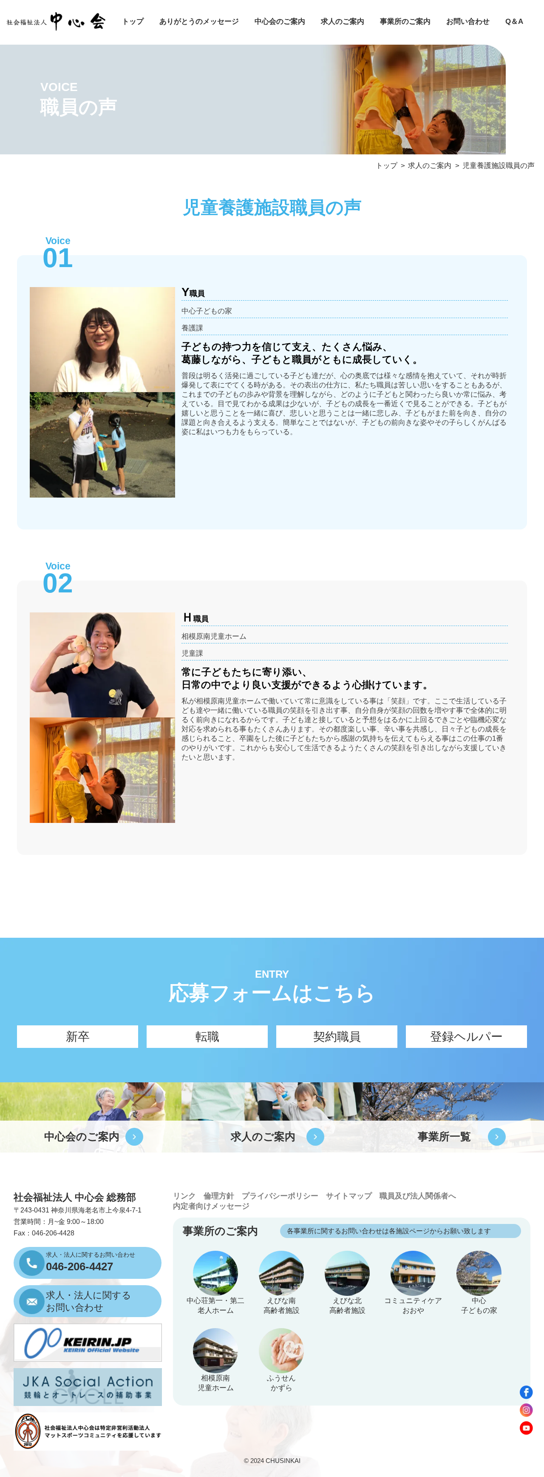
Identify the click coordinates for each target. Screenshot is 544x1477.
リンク (184, 1196)
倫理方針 (219, 1196)
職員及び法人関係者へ (418, 1196)
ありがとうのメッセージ (199, 21)
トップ (133, 21)
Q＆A (514, 21)
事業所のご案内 (405, 21)
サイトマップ (349, 1196)
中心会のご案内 (280, 21)
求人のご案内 (342, 21)
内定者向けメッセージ (211, 1206)
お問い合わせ (468, 21)
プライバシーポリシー (280, 1196)
